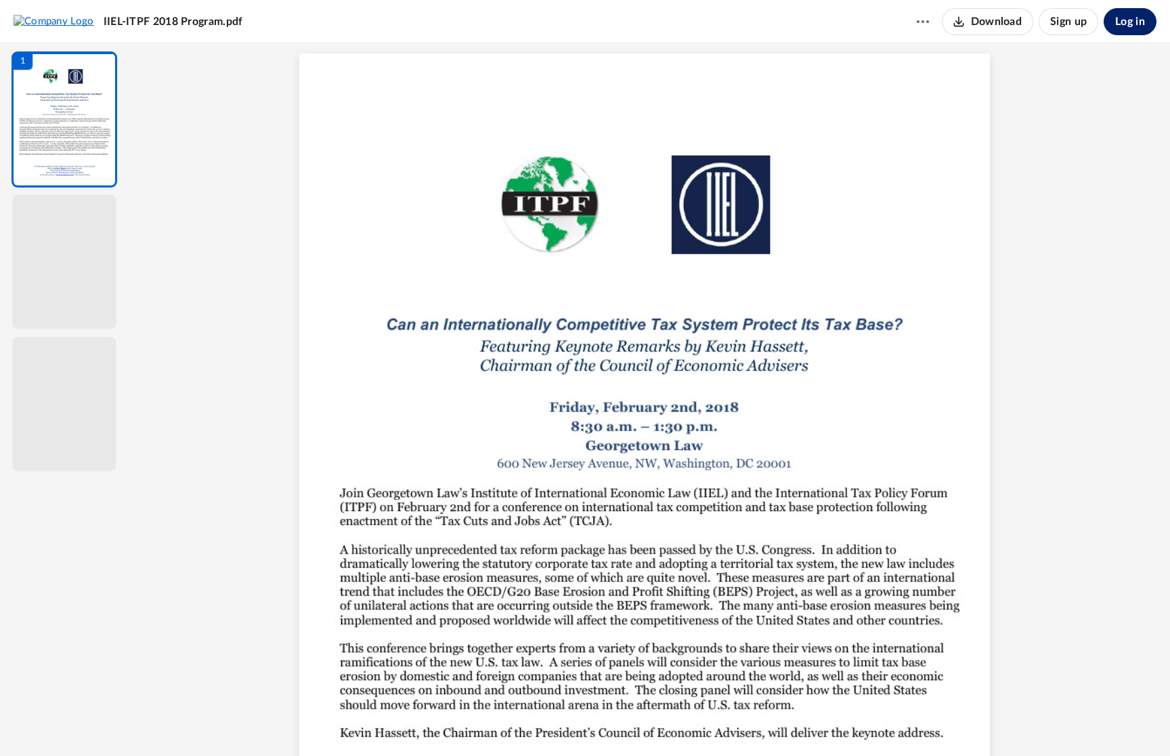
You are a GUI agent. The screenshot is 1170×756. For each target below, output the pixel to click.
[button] (64, 119)
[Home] (54, 21)
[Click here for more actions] (922, 21)
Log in (1130, 21)
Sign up (1068, 21)
